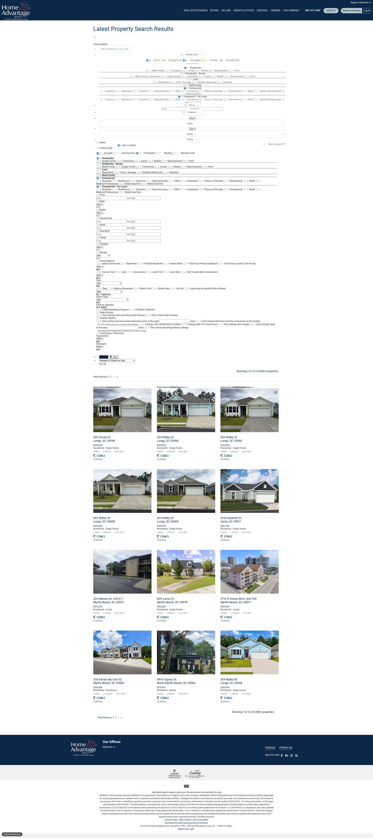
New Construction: (208, 272)
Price (102, 195)
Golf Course (191, 272)
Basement (131, 263)
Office (177, 91)
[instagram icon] (291, 755)
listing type (191, 54)
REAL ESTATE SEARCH (195, 10)
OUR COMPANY (291, 10)
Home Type (102, 296)
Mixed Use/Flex (131, 183)
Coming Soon (173, 60)
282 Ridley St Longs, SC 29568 (104, 519)
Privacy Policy (171, 820)
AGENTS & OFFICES (244, 10)
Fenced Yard (107, 272)
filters (190, 139)
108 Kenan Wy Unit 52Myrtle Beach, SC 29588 (108, 681)
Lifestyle (191, 112)
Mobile (204, 70)
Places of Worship (212, 91)
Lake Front (157, 272)
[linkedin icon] (286, 755)
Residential (163, 82)
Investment (192, 91)
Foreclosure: (102, 335)
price (191, 105)
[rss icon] (296, 755)
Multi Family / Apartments (147, 76)
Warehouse (126, 91)
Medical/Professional (270, 91)
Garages (104, 244)
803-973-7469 (312, 10)
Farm (235, 70)
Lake (123, 272)
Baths (103, 209)
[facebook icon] (281, 755)
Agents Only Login (186, 829)
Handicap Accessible (200, 288)
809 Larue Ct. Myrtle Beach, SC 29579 (172, 600)
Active (154, 60)
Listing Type (106, 148)
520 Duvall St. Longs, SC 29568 (104, 438)
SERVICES (262, 10)
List (105, 357)
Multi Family (108, 166)
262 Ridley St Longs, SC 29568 (168, 438)
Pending (211, 60)
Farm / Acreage (183, 82)
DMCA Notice (185, 820)
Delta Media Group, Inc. (204, 826)
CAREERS (275, 10)
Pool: (98, 280)
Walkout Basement (122, 288)
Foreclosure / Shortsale (112, 333)
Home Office (175, 263)
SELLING (226, 10)
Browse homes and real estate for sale (204, 792)
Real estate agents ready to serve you (168, 792)
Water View (163, 288)
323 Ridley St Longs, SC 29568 (168, 519)
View (104, 288)
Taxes (103, 237)
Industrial (226, 82)
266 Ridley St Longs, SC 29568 (231, 438)
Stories (103, 252)
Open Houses (106, 312)
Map (114, 357)
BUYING (214, 10)
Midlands (108, 747)
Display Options (108, 318)
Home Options (107, 260)
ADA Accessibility (200, 820)
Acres (102, 224)
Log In (367, 10)
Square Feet (106, 218)
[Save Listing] (276, 392)
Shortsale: (101, 343)
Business (110, 91)
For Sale (106, 153)
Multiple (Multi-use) (206, 82)
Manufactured (220, 70)
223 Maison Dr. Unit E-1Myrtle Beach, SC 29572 (108, 600)
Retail (250, 91)
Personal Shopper (351, 10)
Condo (190, 70)
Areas (102, 142)
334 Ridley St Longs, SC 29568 (231, 681)
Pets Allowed (219, 288)
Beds (102, 201)
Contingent (194, 60)
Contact (331, 10)
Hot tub (179, 288)
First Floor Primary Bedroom (202, 263)
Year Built (104, 231)
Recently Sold (230, 60)
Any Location (128, 145)
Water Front (144, 288)
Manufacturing (160, 91)
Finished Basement (152, 263)
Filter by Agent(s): (105, 304)
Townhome (175, 70)
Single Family (157, 70)
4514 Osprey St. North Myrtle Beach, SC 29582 (176, 681)
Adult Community (110, 263)
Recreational (234, 91)
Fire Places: (250, 263)
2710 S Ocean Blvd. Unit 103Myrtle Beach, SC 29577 (238, 600)
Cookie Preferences (12, 834)
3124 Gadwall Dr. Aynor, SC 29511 (231, 519)
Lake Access (138, 272)
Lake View (174, 272)
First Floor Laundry (233, 263)
